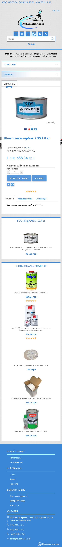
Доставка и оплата (19, 496)
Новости (14, 484)
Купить (39, 178)
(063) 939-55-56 (43, 2)
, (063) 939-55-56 (17, 534)
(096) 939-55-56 (9, 2)
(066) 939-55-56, (17, 529)
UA (58, 11)
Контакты (14, 505)
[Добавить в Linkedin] (32, 129)
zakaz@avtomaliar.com (20, 539)
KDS (27, 147)
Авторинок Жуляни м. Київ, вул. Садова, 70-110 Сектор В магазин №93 (31, 518)
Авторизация (16, 462)
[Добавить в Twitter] (35, 129)
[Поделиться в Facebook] (25, 129)
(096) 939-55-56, (17, 525)
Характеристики (25, 199)
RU (53, 11)
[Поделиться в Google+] (29, 129)
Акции (31, 44)
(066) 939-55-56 (26, 2)
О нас (12, 475)
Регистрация (16, 458)
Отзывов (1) (41, 199)
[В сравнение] (12, 184)
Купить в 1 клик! (19, 178)
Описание (9, 199)
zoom (49, 123)
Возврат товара (17, 501)
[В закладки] (8, 184)
